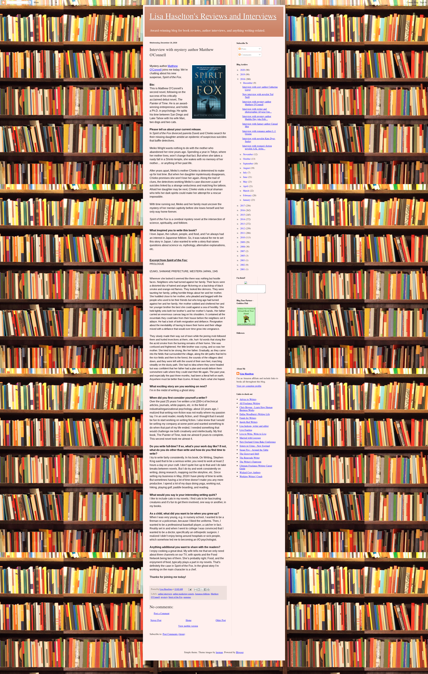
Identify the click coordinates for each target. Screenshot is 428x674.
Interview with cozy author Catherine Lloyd (260, 88)
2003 (243, 260)
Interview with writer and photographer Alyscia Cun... (257, 110)
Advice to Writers (248, 399)
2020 (243, 69)
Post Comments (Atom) (174, 634)
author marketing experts (183, 593)
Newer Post (155, 620)
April (246, 186)
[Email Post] (189, 589)
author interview (165, 593)
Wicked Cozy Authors (250, 472)
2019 (243, 74)
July (245, 172)
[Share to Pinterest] (208, 589)
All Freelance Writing (250, 403)
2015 (243, 214)
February (247, 195)
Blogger (239, 652)
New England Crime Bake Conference (258, 441)
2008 (243, 246)
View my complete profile (249, 385)
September (248, 163)
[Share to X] (202, 589)
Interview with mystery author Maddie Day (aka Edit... (256, 118)
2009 (243, 242)
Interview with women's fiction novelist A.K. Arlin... (257, 147)
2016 (243, 210)
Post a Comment (161, 613)
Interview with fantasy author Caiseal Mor (260, 125)
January (247, 199)
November (248, 154)
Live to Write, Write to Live (253, 433)
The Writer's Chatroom (250, 461)
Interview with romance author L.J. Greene (259, 132)
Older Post (221, 620)
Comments (246, 54)
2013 (243, 223)
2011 (243, 232)
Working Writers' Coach (251, 476)
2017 (243, 205)
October (247, 158)
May (245, 181)
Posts (243, 48)
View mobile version (188, 625)
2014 (243, 219)
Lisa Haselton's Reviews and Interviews (213, 15)
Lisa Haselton (166, 589)
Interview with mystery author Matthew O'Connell (256, 103)
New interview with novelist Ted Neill (257, 96)
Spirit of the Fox (175, 597)
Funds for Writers (248, 418)
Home (188, 620)
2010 (243, 237)
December (248, 82)
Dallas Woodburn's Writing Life (255, 414)
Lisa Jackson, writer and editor (254, 426)
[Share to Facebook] (205, 589)
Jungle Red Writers (248, 422)
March (246, 190)
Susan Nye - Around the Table (254, 449)
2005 (243, 255)
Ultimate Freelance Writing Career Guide (256, 467)
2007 (243, 251)
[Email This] (195, 589)
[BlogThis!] (198, 589)
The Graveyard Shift (249, 453)
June (245, 177)
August (246, 168)
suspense (187, 597)
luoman (219, 652)
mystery (164, 597)
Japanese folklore (202, 593)
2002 (243, 264)
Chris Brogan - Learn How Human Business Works (256, 409)
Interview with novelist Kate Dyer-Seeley (258, 140)
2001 (243, 269)
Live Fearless (246, 430)
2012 (243, 228)
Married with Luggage (250, 437)
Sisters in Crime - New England (255, 445)
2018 (243, 79)
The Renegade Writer (250, 457)
